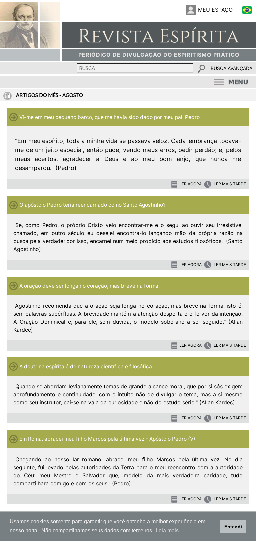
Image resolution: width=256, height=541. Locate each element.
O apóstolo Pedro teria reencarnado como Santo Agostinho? (92, 205)
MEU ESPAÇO (215, 9)
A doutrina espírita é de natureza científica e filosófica (85, 366)
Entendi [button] (233, 526)
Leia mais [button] (167, 530)
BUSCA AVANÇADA (231, 68)
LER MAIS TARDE (230, 183)
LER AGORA (190, 183)
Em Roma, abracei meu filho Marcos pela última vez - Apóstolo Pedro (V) (107, 439)
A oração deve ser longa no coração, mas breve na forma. (89, 286)
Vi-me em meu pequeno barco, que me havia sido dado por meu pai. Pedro (109, 117)
